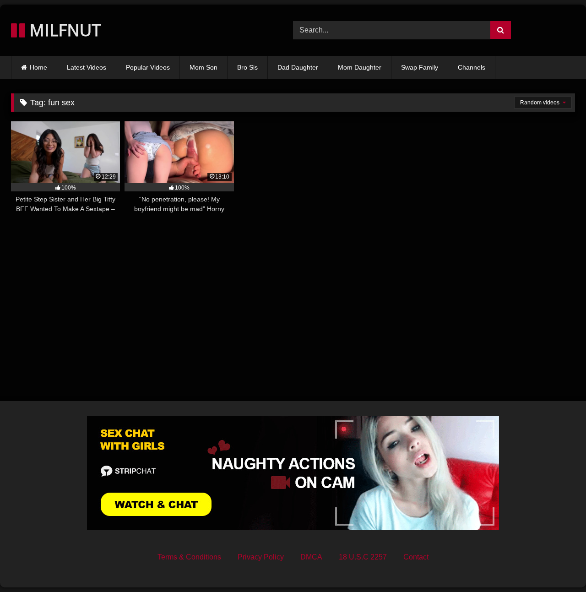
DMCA (311, 557)
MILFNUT (63, 30)
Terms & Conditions (189, 557)
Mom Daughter (359, 67)
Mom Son (203, 67)
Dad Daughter (297, 67)
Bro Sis (247, 67)
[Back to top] (558, 565)
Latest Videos (86, 67)
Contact (416, 557)
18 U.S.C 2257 (363, 557)
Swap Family (419, 67)
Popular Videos (148, 67)
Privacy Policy (261, 557)
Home (38, 67)
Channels (471, 67)
